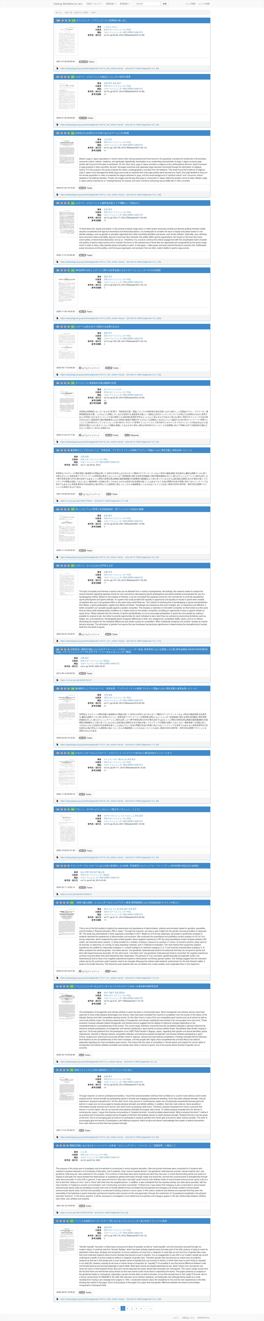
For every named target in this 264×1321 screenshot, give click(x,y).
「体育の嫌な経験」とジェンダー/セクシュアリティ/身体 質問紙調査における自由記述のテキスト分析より (127, 902)
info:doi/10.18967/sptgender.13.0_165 (143, 374)
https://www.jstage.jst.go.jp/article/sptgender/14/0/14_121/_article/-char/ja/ (92, 640)
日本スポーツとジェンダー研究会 (95, 660)
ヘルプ (175, 1317)
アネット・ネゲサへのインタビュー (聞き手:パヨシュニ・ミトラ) (107, 809)
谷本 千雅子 (109, 992)
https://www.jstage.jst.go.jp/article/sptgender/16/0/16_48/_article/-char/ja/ (91, 124)
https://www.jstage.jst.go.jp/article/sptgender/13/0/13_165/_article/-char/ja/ (92, 374)
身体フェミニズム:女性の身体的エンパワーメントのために (103, 1069)
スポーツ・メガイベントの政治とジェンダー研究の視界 (102, 76)
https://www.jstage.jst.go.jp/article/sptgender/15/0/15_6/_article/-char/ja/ (91, 1061)
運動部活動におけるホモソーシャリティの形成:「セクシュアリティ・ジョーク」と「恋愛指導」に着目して (123, 1145)
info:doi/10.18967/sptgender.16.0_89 (142, 801)
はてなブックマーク (89, 368)
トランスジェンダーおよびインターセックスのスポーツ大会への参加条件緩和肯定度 (116, 986)
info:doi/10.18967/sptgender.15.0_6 (140, 1061)
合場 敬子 (108, 1076)
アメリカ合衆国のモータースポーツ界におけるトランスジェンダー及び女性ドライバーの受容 (121, 1220)
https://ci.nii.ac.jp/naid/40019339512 (76, 894)
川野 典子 (85, 658)
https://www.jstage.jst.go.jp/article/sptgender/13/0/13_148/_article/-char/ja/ (92, 194)
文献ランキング (94, 3)
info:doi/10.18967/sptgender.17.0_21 (142, 977)
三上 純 (116, 908)
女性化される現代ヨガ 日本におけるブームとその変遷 (102, 132)
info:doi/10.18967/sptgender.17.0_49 (111, 500)
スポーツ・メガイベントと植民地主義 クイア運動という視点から (107, 202)
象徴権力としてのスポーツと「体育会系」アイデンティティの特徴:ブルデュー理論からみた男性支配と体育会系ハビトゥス (131, 450)
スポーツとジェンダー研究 (115, 32)
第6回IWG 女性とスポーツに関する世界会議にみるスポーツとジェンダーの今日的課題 (118, 270)
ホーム (58, 12)
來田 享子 (108, 332)
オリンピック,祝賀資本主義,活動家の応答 (95, 382)
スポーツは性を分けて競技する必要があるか (97, 326)
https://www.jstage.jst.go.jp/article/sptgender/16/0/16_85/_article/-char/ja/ (91, 68)
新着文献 (110, 3)
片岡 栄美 (85, 456)
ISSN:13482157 (135, 32)
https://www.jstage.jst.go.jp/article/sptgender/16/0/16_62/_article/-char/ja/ (91, 441)
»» (151, 1308)
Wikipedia (132, 435)
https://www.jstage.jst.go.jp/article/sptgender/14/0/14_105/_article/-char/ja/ (92, 261)
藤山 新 (101, 872)
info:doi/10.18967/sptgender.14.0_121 (143, 640)
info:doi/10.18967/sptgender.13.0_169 (143, 1299)
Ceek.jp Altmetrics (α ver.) (68, 3)
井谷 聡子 (108, 83)
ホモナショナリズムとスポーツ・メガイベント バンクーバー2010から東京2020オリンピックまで (123, 752)
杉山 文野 (85, 872)
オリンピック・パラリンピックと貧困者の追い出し (101, 20)
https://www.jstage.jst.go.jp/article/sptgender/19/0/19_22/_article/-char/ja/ (91, 557)
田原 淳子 (108, 276)
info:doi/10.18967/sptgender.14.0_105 (143, 261)
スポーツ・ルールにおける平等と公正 (94, 565)
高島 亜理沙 (120, 992)
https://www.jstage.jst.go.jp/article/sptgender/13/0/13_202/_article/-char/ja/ (92, 318)
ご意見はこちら (188, 1317)
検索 (165, 3)
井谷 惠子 (117, 83)
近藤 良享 (108, 571)
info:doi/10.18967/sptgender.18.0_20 (111, 1212)
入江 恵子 (108, 139)
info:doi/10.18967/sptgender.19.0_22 (142, 557)
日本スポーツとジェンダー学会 (117, 29)
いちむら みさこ (111, 26)
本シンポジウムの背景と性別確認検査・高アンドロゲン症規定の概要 (109, 509)
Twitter (87, 61)
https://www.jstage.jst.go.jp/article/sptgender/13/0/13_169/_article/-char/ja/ (92, 1299)
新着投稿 (124, 3)
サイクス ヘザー (111, 759)
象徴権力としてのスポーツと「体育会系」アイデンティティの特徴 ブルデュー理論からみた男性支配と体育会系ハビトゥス (136, 688)
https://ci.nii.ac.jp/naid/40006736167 (76, 680)
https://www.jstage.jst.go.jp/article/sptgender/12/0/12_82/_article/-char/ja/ (91, 1137)
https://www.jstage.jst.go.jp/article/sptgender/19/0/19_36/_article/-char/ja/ (91, 857)
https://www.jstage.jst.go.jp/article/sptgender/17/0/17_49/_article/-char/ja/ (91, 744)
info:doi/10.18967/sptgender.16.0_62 (142, 441)
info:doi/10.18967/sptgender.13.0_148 (143, 194)
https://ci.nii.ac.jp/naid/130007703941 (76, 500)
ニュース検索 (204, 3)
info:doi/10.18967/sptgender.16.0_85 (142, 68)
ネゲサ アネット (111, 815)
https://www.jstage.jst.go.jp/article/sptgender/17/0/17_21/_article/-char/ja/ (91, 977)
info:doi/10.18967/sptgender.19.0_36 (142, 857)
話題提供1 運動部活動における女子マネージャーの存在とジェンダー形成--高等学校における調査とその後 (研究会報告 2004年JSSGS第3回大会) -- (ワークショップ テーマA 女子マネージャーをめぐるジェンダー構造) (132, 650)
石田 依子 (108, 1227)
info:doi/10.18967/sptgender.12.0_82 (142, 1137)
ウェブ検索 (190, 3)
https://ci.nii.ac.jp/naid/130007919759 (76, 1212)
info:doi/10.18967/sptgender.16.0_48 (142, 124)
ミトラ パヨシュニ (126, 815)
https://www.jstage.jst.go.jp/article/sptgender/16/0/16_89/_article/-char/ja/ (91, 801)
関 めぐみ (123, 759)
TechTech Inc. (203, 1317)
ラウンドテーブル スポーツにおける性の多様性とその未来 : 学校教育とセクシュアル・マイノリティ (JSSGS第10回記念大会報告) (135, 865)
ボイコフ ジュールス (113, 389)
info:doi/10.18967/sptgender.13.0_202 (143, 318)
